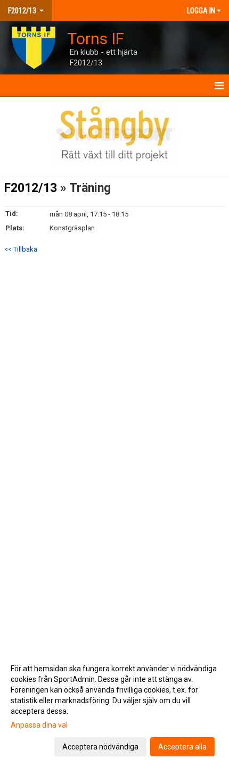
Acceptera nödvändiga (100, 747)
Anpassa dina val (39, 725)
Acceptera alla (182, 747)
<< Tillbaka (20, 249)
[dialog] (114, 707)
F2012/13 (30, 188)
